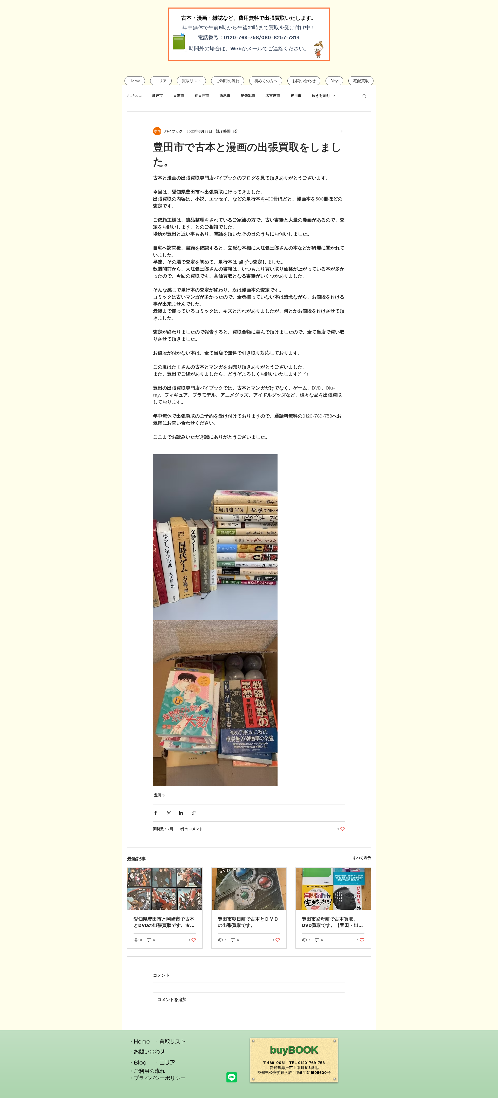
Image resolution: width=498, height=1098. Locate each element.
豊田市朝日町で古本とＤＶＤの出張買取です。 (248, 922)
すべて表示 (362, 858)
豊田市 (159, 795)
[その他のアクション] (342, 131)
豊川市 (295, 95)
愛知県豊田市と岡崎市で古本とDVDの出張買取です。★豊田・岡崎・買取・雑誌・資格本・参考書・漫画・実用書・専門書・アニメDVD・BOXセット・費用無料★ (164, 922)
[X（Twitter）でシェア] (168, 812)
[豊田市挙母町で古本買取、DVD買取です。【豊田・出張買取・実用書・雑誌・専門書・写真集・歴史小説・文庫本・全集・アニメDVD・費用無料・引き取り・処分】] (333, 889)
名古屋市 (273, 95)
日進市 (178, 95)
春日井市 (202, 95)
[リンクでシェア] (193, 812)
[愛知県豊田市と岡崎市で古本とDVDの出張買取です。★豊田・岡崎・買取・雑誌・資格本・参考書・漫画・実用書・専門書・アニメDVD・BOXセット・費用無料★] (164, 889)
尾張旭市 (248, 95)
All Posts (134, 95)
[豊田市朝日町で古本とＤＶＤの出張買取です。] (249, 889)
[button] (364, 96)
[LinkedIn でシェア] (180, 812)
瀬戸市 (157, 95)
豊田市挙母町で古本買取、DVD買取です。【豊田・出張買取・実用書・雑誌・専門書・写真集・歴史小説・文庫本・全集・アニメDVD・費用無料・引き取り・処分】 (332, 922)
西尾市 (224, 95)
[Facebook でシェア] (155, 812)
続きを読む (321, 95)
